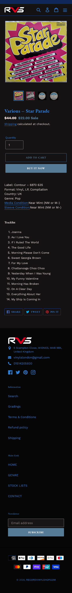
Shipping (10, 124)
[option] (18, 96)
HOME (12, 464)
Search (13, 396)
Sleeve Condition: (17, 207)
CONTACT (15, 496)
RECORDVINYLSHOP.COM (41, 579)
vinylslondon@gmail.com (32, 357)
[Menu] (65, 9)
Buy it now (36, 168)
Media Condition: (16, 203)
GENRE (13, 475)
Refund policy (18, 427)
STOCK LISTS (17, 485)
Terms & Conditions (22, 417)
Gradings (14, 406)
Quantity (10, 137)
